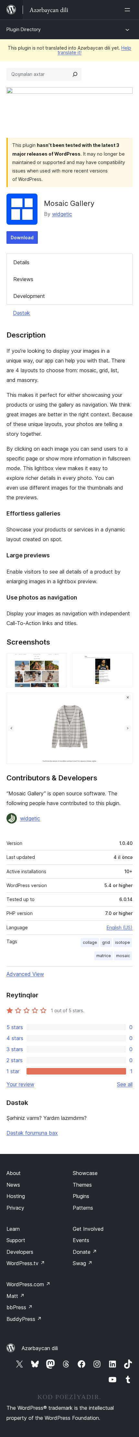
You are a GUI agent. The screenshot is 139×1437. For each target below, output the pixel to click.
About (13, 1173)
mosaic (123, 955)
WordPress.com (28, 1284)
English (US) (120, 927)
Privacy (15, 1208)
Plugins (81, 1196)
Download (22, 237)
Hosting (15, 1196)
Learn (13, 1229)
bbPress (19, 1307)
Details (21, 262)
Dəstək (21, 313)
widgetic (62, 214)
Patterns (83, 1208)
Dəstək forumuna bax (32, 1133)
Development (29, 296)
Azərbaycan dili (40, 1348)
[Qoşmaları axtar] (75, 74)
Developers (19, 1252)
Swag (82, 1263)
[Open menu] (128, 9)
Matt (15, 1296)
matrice (103, 955)
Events (81, 1240)
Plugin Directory (23, 29)
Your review (20, 1084)
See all (125, 1084)
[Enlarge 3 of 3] (124, 701)
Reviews (23, 279)
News (13, 1185)
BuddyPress (24, 1319)
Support (15, 1240)
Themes (82, 1185)
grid (106, 942)
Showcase (85, 1173)
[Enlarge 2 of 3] (124, 662)
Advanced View (25, 974)
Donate (85, 1252)
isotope (122, 942)
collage (90, 942)
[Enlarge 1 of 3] (58, 662)
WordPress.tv (25, 1263)
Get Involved (88, 1229)
